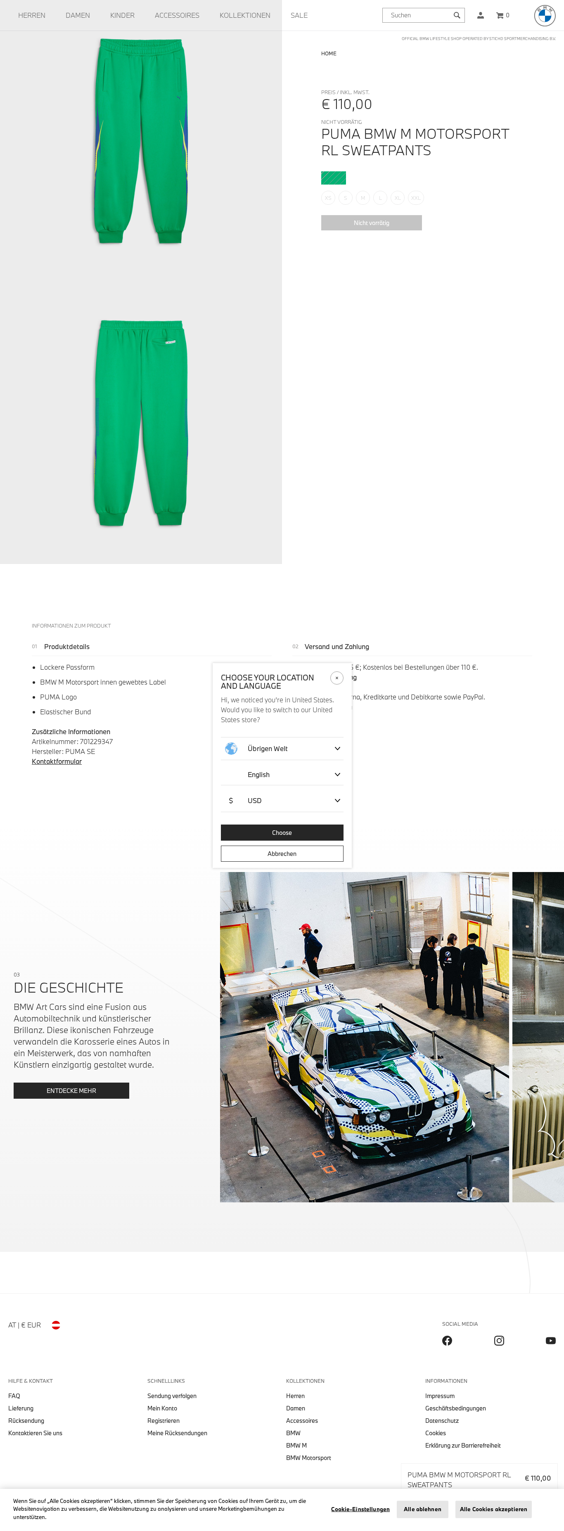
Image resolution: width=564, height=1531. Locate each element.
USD (245, 800)
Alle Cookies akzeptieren (493, 1509)
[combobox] (423, 15)
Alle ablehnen (422, 1509)
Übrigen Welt (268, 748)
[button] (480, 15)
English (259, 774)
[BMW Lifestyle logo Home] (545, 15)
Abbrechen (282, 854)
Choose (282, 833)
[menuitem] (31, 15)
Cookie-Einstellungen (360, 1509)
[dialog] (282, 765)
